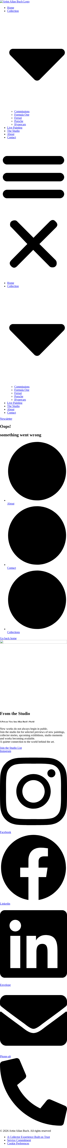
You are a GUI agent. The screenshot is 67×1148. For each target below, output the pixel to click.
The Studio (13, 130)
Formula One (21, 114)
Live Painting (14, 127)
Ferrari (18, 117)
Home (10, 7)
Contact (11, 137)
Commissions (21, 111)
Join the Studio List (11, 747)
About (10, 134)
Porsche (18, 121)
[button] (33, 210)
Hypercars (20, 124)
